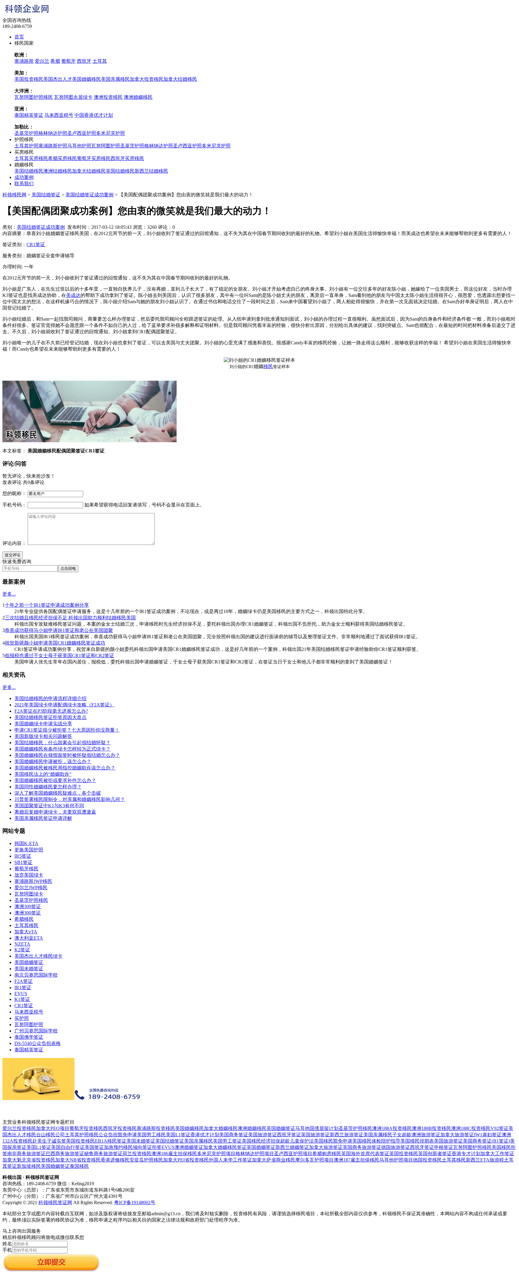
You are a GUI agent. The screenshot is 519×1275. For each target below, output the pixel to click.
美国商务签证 (233, 1134)
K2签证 (22, 949)
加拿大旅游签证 (457, 1134)
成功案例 (24, 177)
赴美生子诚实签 (49, 1141)
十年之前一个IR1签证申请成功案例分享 (47, 605)
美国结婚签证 (46, 194)
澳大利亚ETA (28, 938)
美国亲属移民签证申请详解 (43, 818)
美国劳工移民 (151, 1134)
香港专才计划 (466, 1153)
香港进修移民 (115, 1159)
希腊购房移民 (326, 1153)
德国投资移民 (427, 1159)
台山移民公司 (50, 1134)
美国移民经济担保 (261, 1141)
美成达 (73, 295)
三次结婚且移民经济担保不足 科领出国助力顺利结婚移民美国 (70, 617)
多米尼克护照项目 (216, 1153)
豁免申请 (127, 1134)
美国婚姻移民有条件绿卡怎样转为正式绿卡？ (62, 748)
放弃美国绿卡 (28, 875)
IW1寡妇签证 (488, 1134)
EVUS (20, 993)
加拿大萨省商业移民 (273, 1159)
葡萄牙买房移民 (94, 158)
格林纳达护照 (52, 133)
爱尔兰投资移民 (19, 1128)
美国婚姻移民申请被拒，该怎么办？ (52, 761)
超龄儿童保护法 (297, 1141)
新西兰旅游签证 (346, 1134)
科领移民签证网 (55, 1202)
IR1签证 (22, 987)
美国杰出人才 (57, 79)
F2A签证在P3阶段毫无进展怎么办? (51, 711)
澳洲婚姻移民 (138, 97)
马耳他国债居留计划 (316, 1128)
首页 (19, 36)
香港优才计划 (204, 1134)
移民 (268, 366)
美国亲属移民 (115, 79)
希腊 (55, 61)
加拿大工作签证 (497, 1153)
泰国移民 (79, 1166)
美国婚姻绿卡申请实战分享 (43, 723)
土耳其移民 (26, 925)
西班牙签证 (289, 1134)
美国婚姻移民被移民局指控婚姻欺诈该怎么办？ (64, 767)
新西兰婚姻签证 (292, 1147)
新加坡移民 (29, 1166)
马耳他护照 (79, 145)
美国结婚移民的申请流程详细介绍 (50, 698)
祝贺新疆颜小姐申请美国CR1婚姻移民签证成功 (55, 642)
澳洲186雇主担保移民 (174, 1153)
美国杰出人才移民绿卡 (38, 956)
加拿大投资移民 (146, 79)
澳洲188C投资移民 (470, 1128)
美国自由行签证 (68, 1147)
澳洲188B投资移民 (431, 1128)
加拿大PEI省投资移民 (186, 1159)
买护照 (21, 1018)
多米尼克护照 (110, 133)
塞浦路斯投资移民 (156, 1128)
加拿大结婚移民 (180, 79)
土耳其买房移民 (31, 158)
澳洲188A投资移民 (392, 1128)
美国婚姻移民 (86, 79)
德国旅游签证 (395, 1147)
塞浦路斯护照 (52, 145)
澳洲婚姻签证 (189, 1147)
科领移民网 (14, 194)
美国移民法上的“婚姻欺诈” (42, 774)
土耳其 (100, 61)
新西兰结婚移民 (151, 171)
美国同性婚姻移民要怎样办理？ (48, 786)
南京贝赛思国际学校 (36, 974)
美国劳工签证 (227, 1141)
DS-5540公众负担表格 (37, 1043)
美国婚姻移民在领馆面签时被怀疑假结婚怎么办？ (67, 755)
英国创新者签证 (435, 1153)
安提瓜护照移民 (146, 1159)
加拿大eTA (25, 931)
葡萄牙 (68, 61)
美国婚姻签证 (28, 962)
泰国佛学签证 (28, 1037)
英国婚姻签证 (280, 1128)
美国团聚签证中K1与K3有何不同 (49, 805)
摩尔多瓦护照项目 (314, 1159)
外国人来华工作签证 (230, 1159)
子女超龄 (401, 1134)
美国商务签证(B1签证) (486, 1141)
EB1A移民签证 (110, 1141)
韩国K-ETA (26, 843)
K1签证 (22, 999)
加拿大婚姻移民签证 (225, 1147)
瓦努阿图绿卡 (28, 893)
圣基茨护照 (26, 133)
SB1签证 (23, 862)
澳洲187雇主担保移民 (356, 1159)
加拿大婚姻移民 (221, 1128)
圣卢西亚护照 (81, 133)
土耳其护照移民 (82, 1134)
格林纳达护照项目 (254, 1153)
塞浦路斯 (24, 61)
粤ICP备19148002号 (134, 1202)
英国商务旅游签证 (362, 1147)
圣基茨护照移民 (31, 900)
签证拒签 (152, 1147)
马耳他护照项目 (396, 1159)
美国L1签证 (178, 1134)
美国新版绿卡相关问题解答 (43, 736)
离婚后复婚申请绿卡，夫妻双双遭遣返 (55, 811)
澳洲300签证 (27, 912)
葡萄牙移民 (26, 868)
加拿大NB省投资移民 (78, 1159)
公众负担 (108, 1134)
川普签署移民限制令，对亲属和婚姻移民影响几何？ (69, 799)
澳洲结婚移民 (57, 171)
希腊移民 (24, 919)
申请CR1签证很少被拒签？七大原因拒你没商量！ (67, 730)
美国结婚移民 (28, 171)
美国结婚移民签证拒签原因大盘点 (50, 717)
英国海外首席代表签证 (365, 1153)
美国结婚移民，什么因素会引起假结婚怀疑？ (62, 742)
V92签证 (499, 1128)
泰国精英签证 (28, 115)
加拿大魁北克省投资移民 (28, 1159)
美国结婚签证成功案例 (89, 194)
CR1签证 (35, 244)
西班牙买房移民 (127, 158)
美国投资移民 (28, 79)
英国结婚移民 (120, 171)
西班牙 (84, 61)
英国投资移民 (403, 1153)
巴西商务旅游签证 (65, 1153)
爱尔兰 (42, 61)
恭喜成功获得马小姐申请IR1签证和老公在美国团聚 (59, 630)
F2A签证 (23, 981)
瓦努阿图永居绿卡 (73, 97)
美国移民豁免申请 (333, 1141)
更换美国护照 (28, 849)
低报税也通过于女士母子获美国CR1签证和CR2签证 (59, 655)
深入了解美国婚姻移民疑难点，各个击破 (57, 793)
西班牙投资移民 (120, 1128)
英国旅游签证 (315, 1134)
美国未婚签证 (28, 968)
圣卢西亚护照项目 (293, 1153)
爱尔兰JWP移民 (30, 887)
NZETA (22, 944)
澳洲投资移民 (108, 97)
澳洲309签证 (27, 906)
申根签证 (443, 1147)
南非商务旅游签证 (26, 1153)
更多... (9, 594)
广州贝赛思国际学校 (36, 1030)
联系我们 (24, 183)
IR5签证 (22, 856)
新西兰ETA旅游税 (485, 1159)
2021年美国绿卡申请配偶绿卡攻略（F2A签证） (64, 704)
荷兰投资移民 (137, 1153)
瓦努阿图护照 (105, 145)
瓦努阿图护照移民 (33, 97)
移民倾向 (132, 1147)
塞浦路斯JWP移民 (33, 881)
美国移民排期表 (417, 1141)
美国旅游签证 (262, 1134)
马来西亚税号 (58, 115)
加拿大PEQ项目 (52, 1128)
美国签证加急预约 (104, 1147)
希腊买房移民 (62, 158)
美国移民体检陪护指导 (376, 1141)
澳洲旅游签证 (425, 1134)
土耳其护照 (26, 145)
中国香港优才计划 (93, 115)
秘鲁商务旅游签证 (103, 1153)
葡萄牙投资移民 (86, 1128)
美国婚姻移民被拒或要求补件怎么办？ (55, 780)
